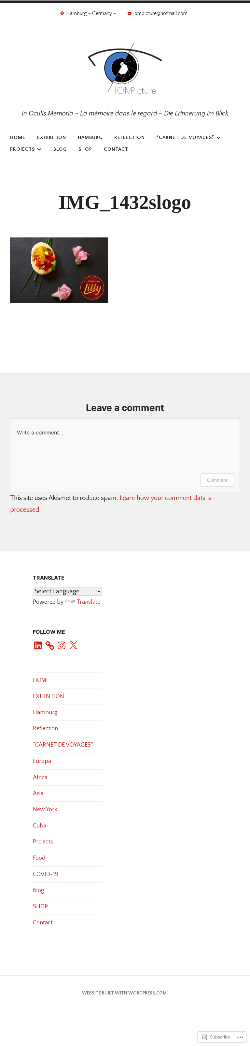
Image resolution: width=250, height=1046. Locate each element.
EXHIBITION (51, 137)
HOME (17, 137)
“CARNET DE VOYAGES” (185, 137)
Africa (40, 777)
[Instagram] (61, 646)
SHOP (85, 149)
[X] (73, 646)
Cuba (39, 826)
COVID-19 (45, 874)
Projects (22, 149)
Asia (38, 793)
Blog (60, 149)
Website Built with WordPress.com (124, 993)
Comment (217, 480)
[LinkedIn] (38, 646)
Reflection (129, 137)
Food (39, 858)
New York (45, 809)
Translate (88, 602)
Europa (42, 761)
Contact (116, 149)
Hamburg (90, 137)
